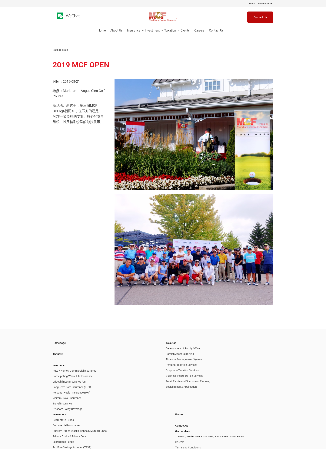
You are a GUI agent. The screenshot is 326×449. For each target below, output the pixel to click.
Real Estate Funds (63, 419)
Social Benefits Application (181, 386)
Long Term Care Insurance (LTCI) (72, 387)
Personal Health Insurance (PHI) (71, 392)
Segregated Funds (63, 441)
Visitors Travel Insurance (67, 398)
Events (179, 414)
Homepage (59, 342)
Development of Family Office (183, 348)
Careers (179, 442)
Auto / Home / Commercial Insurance (74, 370)
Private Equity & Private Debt (69, 436)
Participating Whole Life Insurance (73, 376)
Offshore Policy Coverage (67, 408)
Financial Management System (184, 359)
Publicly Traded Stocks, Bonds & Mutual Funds (80, 430)
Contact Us (181, 425)
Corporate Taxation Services (182, 370)
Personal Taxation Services (181, 364)
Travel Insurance (62, 403)
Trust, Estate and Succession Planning (188, 381)
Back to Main (60, 49)
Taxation (171, 342)
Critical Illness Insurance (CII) (70, 381)
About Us (58, 354)
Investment (59, 414)
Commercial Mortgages (66, 425)
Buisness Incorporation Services (184, 375)
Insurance (59, 365)
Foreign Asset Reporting (180, 353)
